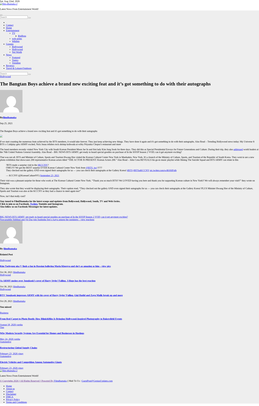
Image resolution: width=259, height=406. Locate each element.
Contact (9, 25)
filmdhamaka (9, 117)
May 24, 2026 (7, 339)
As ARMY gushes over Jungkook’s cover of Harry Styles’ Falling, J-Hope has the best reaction (47, 280)
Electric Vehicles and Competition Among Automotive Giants (31, 362)
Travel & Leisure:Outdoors (18, 68)
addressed (238, 149)
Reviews (10, 65)
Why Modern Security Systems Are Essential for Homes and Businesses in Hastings (42, 333)
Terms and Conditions (16, 402)
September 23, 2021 (49, 175)
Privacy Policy (13, 399)
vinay (20, 353)
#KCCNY (43, 165)
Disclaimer (11, 394)
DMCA (9, 397)
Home (9, 28)
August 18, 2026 (8, 324)
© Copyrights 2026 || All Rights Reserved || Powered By (27, 381)
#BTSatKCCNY (141, 170)
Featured (16, 57)
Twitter (33, 204)
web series (17, 38)
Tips (2, 327)
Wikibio (15, 41)
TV (13, 33)
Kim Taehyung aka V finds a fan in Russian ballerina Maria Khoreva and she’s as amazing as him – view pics (55, 266)
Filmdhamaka (60, 381)
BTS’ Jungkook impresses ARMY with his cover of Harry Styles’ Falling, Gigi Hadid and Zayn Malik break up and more (61, 295)
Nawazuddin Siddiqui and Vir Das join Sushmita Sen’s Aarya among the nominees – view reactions (47, 219)
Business (4, 313)
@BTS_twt (91, 167)
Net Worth (17, 52)
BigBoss (22, 36)
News (9, 55)
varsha (19, 324)
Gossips (9, 44)
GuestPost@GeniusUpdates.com (97, 381)
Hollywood (17, 49)
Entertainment (12, 30)
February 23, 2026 (9, 353)
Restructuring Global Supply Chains (18, 347)
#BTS (130, 170)
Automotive (5, 341)
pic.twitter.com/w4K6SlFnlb (163, 170)
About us (10, 388)
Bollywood (17, 46)
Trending (16, 63)
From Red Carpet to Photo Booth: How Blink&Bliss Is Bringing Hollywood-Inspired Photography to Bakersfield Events (61, 319)
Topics (15, 60)
